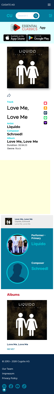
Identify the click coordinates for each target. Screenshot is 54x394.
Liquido (13, 127)
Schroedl (14, 134)
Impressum (8, 373)
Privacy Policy (9, 378)
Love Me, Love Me (22, 141)
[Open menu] (49, 4)
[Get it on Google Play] (39, 37)
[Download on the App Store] (15, 37)
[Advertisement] (27, 187)
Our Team (7, 368)
